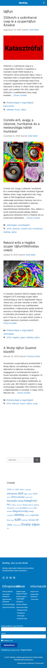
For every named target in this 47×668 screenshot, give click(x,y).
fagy (25, 494)
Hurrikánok (37, 228)
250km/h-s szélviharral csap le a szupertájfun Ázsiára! (20, 21)
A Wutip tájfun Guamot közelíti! (19, 349)
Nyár (8, 520)
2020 (13, 489)
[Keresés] (37, 460)
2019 (9, 228)
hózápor (13, 505)
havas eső (28, 497)
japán (22, 337)
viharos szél (16, 525)
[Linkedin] (14, 577)
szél (17, 519)
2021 (17, 489)
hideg (20, 501)
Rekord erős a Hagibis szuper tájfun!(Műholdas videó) (21, 246)
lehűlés (9, 511)
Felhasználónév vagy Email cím (12, 626)
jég (20, 508)
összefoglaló (24, 225)
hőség (24, 505)
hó (8, 504)
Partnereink (39, 663)
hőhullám (19, 505)
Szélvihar (24, 520)
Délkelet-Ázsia (13, 109)
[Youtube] (10, 577)
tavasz (32, 519)
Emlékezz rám (8, 640)
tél (37, 519)
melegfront (10, 515)
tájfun (23, 109)
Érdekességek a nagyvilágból (20, 102)
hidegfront (30, 500)
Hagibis (15, 337)
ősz (8, 528)
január (17, 508)
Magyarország (20, 511)
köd (35, 508)
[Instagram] (7, 577)
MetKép (23, 2)
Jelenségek (12, 225)
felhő (35, 494)
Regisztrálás (26, 650)
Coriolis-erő (26, 228)
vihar (9, 524)
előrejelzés (12, 493)
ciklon (22, 489)
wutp (35, 403)
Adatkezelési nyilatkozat (25, 663)
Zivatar (26, 524)
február (15, 403)
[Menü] (44, 3)
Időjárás (30, 505)
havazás (12, 500)
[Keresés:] (20, 460)
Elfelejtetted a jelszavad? (10, 650)
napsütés (34, 515)
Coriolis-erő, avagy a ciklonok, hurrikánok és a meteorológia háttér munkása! (21, 125)
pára (12, 520)
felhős (8, 497)
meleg (31, 511)
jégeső (25, 508)
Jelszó (3, 633)
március (27, 515)
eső (20, 493)
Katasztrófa (8, 106)
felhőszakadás (18, 497)
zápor (36, 524)
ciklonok (16, 228)
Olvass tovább (20, 95)
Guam (22, 403)
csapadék (28, 489)
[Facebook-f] (3, 577)
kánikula (30, 508)
